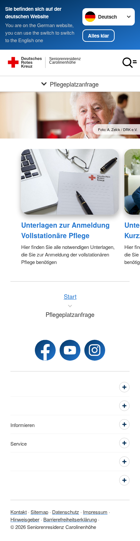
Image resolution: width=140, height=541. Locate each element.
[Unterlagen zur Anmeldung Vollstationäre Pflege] (70, 182)
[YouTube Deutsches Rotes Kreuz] (70, 350)
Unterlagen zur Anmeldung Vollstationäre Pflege (65, 230)
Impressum (95, 511)
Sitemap (39, 511)
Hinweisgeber (24, 519)
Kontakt (18, 511)
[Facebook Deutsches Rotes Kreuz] (45, 350)
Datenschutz (65, 511)
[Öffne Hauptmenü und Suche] (129, 63)
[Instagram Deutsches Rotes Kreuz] (94, 350)
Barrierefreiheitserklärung (70, 519)
